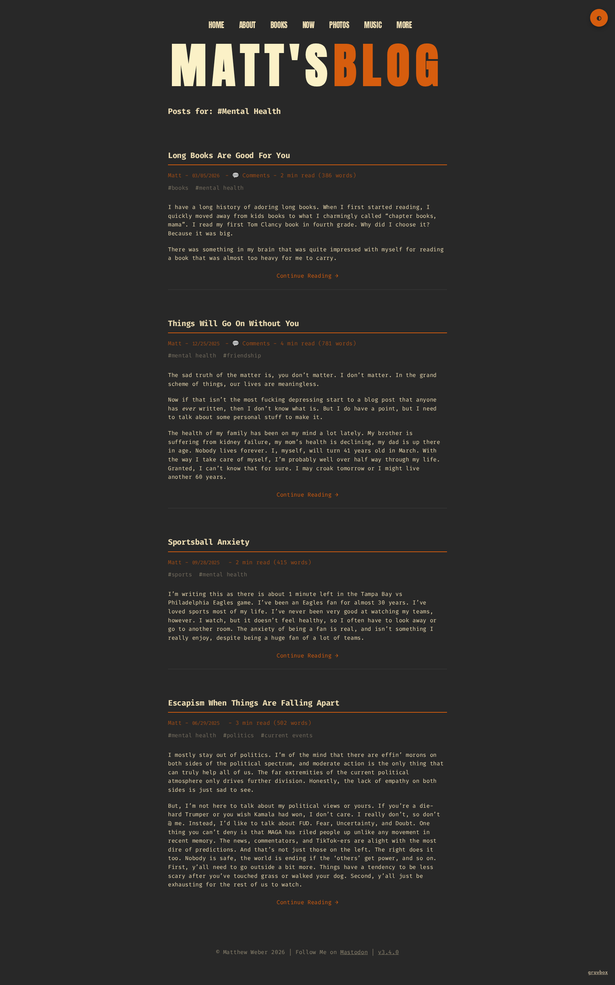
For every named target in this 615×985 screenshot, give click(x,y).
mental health (221, 188)
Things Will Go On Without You (233, 323)
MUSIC (373, 25)
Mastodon (354, 952)
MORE (404, 25)
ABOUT (247, 25)
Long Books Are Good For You (229, 155)
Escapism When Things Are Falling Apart (254, 703)
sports (182, 574)
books (180, 188)
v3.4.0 (388, 952)
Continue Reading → (307, 275)
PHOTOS (339, 25)
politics (240, 735)
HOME (216, 25)
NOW (309, 25)
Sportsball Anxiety (208, 542)
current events (288, 735)
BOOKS (279, 25)
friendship (244, 355)
